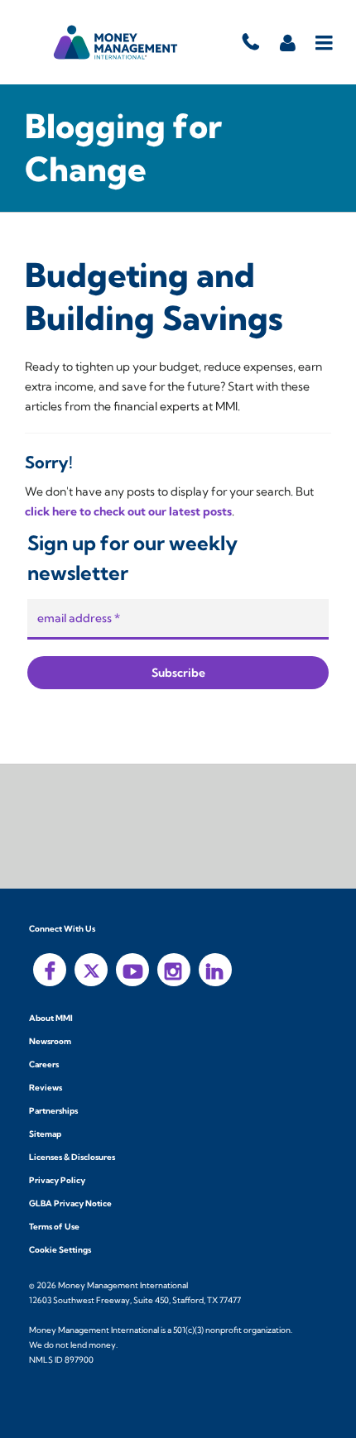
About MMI (51, 1018)
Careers (44, 1064)
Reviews (45, 1087)
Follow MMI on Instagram (173, 969)
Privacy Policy (57, 1180)
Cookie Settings (60, 1249)
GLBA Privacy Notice (70, 1203)
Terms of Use (54, 1226)
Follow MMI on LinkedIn (215, 969)
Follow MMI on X (91, 969)
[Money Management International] (115, 42)
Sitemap (45, 1134)
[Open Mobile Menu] (325, 42)
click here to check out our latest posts (128, 511)
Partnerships (53, 1110)
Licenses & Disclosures (72, 1157)
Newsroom (50, 1041)
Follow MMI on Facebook (49, 969)
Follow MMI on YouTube (132, 969)
